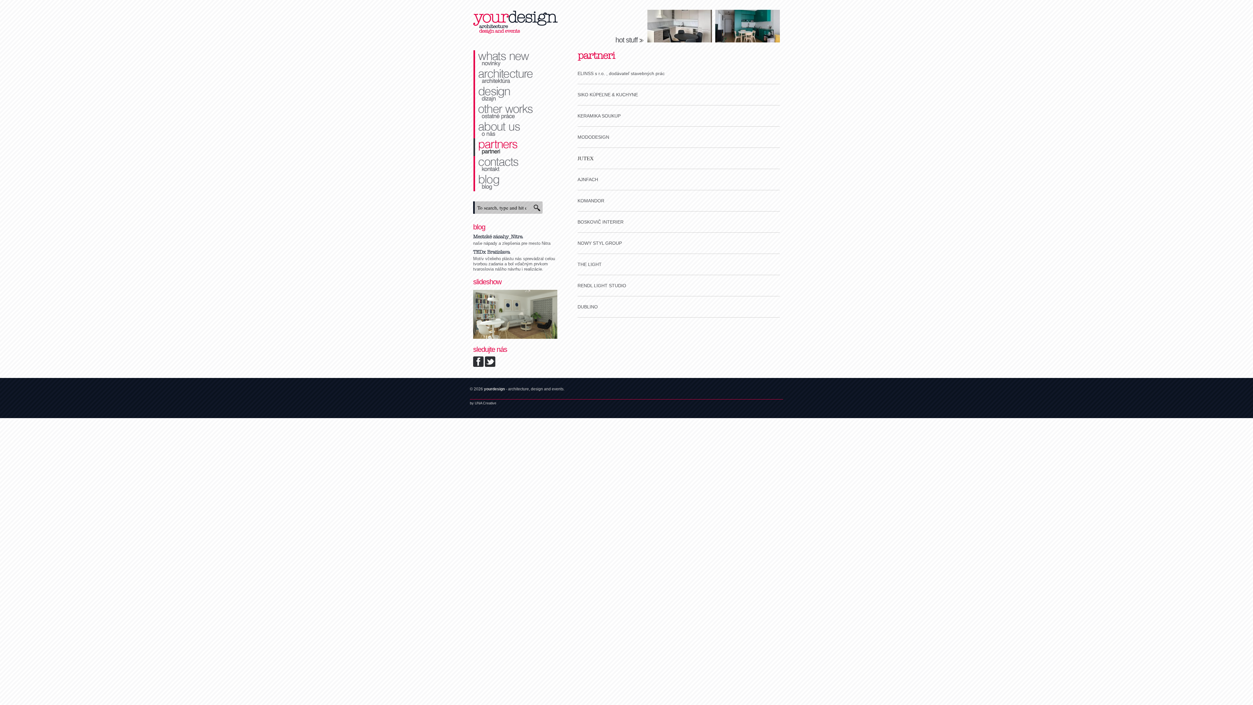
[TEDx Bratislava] (491, 251)
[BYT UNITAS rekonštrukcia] (515, 337)
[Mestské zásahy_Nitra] (498, 236)
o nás (515, 129)
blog (515, 182)
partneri (515, 147)
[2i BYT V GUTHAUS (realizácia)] (679, 26)
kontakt (515, 165)
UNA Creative (485, 403)
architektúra (515, 77)
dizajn (515, 94)
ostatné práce (515, 112)
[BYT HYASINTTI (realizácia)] (747, 26)
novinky (515, 59)
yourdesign (515, 23)
